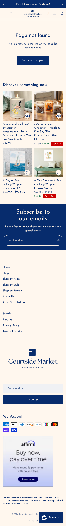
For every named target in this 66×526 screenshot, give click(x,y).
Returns (7, 319)
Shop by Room (11, 279)
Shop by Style (11, 285)
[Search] (11, 13)
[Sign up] (58, 240)
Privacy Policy (11, 325)
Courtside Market (27, 514)
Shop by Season (12, 290)
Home (6, 267)
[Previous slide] (3, 4)
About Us (8, 296)
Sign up (33, 399)
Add (27, 116)
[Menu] (4, 13)
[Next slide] (62, 4)
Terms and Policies (33, 521)
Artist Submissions (14, 302)
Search (7, 313)
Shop (6, 273)
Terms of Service (12, 331)
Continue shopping (33, 60)
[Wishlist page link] (47, 13)
